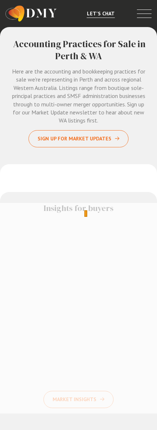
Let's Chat (101, 13)
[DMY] (31, 13)
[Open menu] (144, 14)
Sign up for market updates (74, 138)
